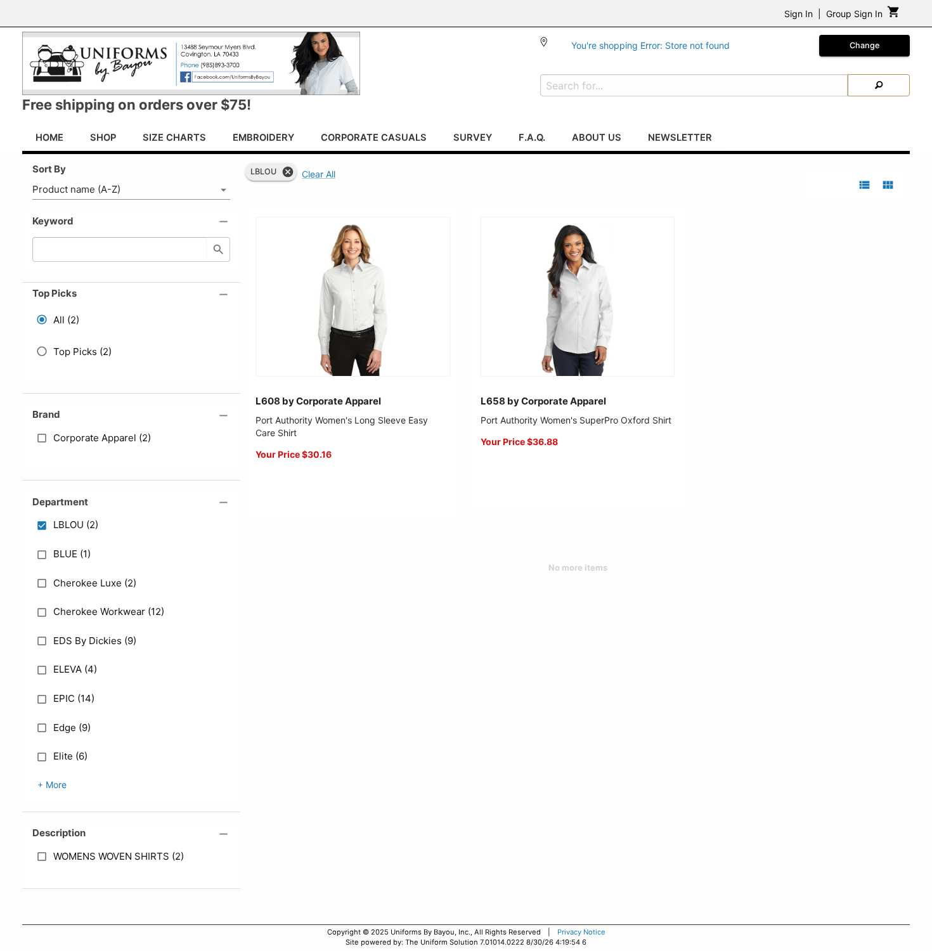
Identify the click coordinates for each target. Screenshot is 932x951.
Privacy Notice (581, 932)
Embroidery (263, 137)
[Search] (879, 85)
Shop (103, 137)
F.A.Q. (532, 137)
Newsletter (680, 137)
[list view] (864, 185)
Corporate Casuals (374, 137)
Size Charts (174, 137)
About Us (596, 137)
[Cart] (893, 15)
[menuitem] (49, 140)
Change (864, 45)
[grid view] (888, 185)
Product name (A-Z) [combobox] (76, 189)
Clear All (318, 174)
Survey (472, 137)
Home (49, 137)
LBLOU (263, 171)
